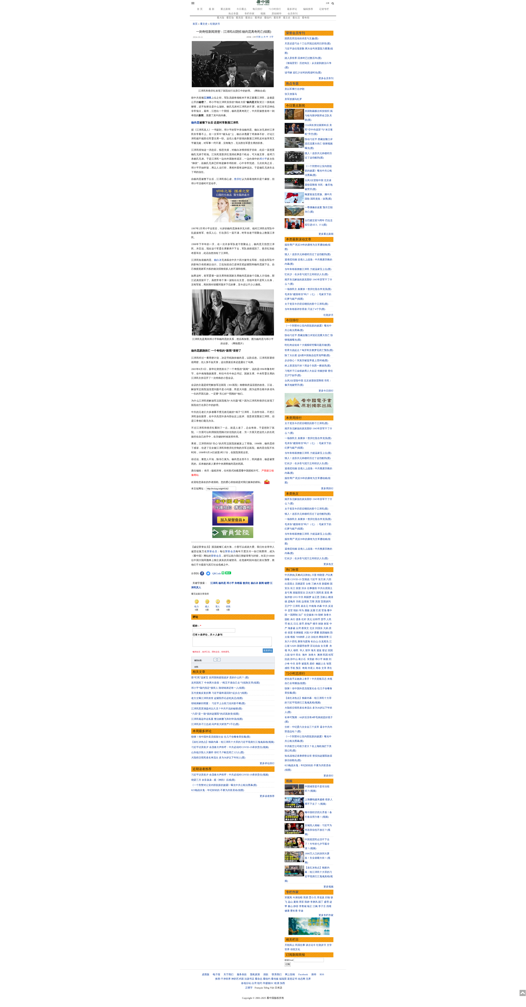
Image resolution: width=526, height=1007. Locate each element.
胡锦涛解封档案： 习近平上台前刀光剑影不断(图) (218, 703)
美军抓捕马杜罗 (293, 99)
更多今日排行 (326, 390)
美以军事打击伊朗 (294, 89)
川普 (314, 575)
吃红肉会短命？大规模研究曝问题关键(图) (308, 345)
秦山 (290, 906)
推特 (313, 974)
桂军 (330, 654)
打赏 (258, 37)
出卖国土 (290, 583)
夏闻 (295, 901)
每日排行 (257, 9)
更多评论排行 (267, 763)
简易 (305, 897)
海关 (313, 650)
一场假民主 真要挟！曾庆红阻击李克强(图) (308, 289)
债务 (298, 619)
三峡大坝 (316, 583)
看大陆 (220, 17)
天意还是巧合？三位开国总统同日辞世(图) (308, 43)
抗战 (287, 659)
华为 (301, 610)
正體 (327, 3)
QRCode (216, 573)
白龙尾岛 (324, 641)
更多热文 (328, 564)
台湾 (298, 628)
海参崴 (291, 628)
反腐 (312, 610)
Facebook (303, 974)
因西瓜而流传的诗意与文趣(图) (301, 38)
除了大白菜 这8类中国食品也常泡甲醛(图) (307, 355)
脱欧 (287, 619)
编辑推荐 (308, 9)
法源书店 (249, 978)
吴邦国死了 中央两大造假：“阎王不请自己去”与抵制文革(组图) (225, 682)
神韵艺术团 (237, 978)
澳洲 (319, 654)
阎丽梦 (307, 597)
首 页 (200, 9)
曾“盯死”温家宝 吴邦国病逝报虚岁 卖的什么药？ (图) (220, 677)
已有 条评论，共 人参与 (207, 634)
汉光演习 (311, 592)
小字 (271, 37)
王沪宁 (288, 606)
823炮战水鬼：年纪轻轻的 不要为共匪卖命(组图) (217, 790)
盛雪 (326, 901)
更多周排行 (327, 488)
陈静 (307, 901)
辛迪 (300, 910)
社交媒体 (309, 614)
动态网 (301, 978)
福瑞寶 (283, 978)
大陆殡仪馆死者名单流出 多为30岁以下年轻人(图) (218, 757)
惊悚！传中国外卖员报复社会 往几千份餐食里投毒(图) (220, 736)
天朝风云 (290, 945)
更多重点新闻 (326, 234)
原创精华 (276, 13)
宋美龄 (311, 659)
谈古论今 (311, 945)
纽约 (259, 983)
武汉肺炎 (305, 575)
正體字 (249, 987)
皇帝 (298, 663)
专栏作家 (249, 13)
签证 (324, 650)
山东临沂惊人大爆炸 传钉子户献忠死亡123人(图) (217, 752)
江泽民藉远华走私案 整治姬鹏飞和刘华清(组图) (217, 719)
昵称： (197, 625)
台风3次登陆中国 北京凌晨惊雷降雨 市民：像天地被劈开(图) (319, 185)
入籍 (287, 654)
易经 (312, 663)
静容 (295, 906)
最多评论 (292, 9)
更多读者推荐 (267, 796)
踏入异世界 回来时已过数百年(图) (303, 58)
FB (316, 614)
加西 (282, 983)
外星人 (311, 668)
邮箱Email (289, 960)
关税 (298, 601)
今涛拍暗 (298, 897)
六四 (328, 579)
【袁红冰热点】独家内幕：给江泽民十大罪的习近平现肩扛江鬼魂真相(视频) (232, 742)
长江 (292, 588)
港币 (301, 623)
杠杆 (303, 619)
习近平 (314, 579)
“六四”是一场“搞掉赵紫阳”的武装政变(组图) (215, 713)
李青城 (302, 906)
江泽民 (207, 97)
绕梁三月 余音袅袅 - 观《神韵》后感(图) (213, 780)
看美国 (239, 17)
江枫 (315, 906)
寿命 (318, 668)
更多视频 (328, 886)
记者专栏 (324, 9)
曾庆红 (238, 179)
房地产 (308, 623)
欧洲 (276, 983)
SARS (293, 646)
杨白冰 (217, 260)
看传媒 (274, 978)
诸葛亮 (305, 663)
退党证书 (292, 978)
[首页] (263, 4)
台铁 (308, 583)
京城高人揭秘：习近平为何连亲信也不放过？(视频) (318, 830)
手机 (292, 668)
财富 (326, 623)
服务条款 (242, 974)
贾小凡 (312, 897)
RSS (322, 974)
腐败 (307, 610)
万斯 (312, 601)
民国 (325, 654)
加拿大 (327, 614)
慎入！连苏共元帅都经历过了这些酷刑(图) (308, 254)
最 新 (211, 9)
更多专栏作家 (326, 915)
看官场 (230, 17)
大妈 (325, 628)
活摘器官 (300, 583)
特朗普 (321, 575)
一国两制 (293, 614)
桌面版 (205, 974)
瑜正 (309, 906)
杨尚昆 (195, 122)
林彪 (325, 659)
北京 (312, 628)
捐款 (265, 974)
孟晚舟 (291, 601)
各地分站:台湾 (249, 983)
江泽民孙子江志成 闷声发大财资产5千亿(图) (215, 724)
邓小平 (263, 158)
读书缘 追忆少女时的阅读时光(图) (303, 72)
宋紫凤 (288, 897)
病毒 (287, 579)
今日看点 (241, 9)
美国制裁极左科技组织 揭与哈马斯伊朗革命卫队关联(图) (319, 115)
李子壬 (322, 906)
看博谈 (258, 17)
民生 (298, 654)
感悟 (287, 668)
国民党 (320, 592)
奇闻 (304, 668)
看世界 (277, 17)
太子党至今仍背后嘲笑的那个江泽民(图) (306, 304)
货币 (323, 619)
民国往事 (300, 945)
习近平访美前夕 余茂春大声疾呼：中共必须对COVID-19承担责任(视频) (230, 747)
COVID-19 (295, 579)
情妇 (295, 610)
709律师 (300, 637)
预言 (298, 668)
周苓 (301, 901)
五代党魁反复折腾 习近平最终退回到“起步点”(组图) (219, 693)
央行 (292, 619)
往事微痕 (312, 588)
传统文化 (295, 949)
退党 (326, 592)
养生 (329, 668)
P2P (311, 632)
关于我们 (228, 974)
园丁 (320, 901)
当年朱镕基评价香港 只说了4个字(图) (305, 309)
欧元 (290, 623)
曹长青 (294, 910)
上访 (307, 637)
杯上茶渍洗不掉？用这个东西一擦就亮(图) (308, 365)
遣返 (319, 650)
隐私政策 (255, 974)
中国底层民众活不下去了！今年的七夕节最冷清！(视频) (317, 844)
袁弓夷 (288, 592)
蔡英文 (305, 628)
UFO (295, 597)
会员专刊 (293, 13)
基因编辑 (325, 632)
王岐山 (324, 597)
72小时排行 (275, 9)
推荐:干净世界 (223, 978)
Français (259, 987)
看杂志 (258, 978)
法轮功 (314, 637)
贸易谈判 (326, 601)
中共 (300, 597)
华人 (290, 650)
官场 (323, 610)
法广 (300, 614)
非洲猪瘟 (298, 632)
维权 (292, 637)
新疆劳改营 (303, 646)
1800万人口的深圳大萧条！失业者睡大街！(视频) (317, 858)
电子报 (216, 974)
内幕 (319, 606)
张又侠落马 (291, 94)
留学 (307, 650)
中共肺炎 (290, 575)
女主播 (325, 646)
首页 (195, 23)
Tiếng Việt (269, 987)
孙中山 (294, 659)
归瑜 (327, 897)
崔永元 (304, 606)
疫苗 (298, 588)
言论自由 (315, 646)
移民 (295, 650)
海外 (305, 654)
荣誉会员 (212, 551)
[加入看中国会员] (232, 524)
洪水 (303, 588)
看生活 (296, 17)
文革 (323, 668)
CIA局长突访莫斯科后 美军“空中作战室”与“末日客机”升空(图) (319, 129)
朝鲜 (320, 614)
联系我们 (277, 974)
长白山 (314, 641)
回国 (330, 650)
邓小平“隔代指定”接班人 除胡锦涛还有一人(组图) (218, 688)
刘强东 (319, 628)
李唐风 (314, 901)
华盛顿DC (268, 983)
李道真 (320, 897)
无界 (308, 978)
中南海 (312, 606)
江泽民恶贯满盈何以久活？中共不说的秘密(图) (216, 708)
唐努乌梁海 (304, 641)
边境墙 (305, 601)
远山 (290, 901)
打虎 (318, 610)
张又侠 (322, 579)
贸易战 (305, 579)
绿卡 (292, 654)
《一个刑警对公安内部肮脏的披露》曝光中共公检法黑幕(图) (224, 785)
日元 (295, 623)
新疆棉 (325, 583)
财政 (320, 623)
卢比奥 (329, 575)
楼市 (315, 623)
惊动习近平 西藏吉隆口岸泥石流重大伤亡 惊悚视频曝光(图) (319, 143)
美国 (317, 601)
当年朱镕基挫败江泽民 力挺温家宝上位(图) (308, 269)
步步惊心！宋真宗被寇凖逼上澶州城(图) (306, 360)
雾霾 (316, 632)
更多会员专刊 (326, 78)
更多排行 (328, 775)
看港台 (249, 17)
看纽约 (267, 17)
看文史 (286, 17)
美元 (309, 619)
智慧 (328, 663)
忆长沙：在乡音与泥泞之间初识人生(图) (306, 274)
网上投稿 (290, 974)
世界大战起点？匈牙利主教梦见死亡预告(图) (309, 350)
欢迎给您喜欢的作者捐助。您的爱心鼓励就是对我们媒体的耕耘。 (227, 482)
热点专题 (233, 13)
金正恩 (315, 597)
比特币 (316, 619)
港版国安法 (299, 592)
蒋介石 (302, 659)
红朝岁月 (215, 23)
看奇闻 (305, 17)
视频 (263, 13)
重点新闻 (225, 9)
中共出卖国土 (325, 588)
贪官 (290, 610)
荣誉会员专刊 (295, 33)
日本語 (278, 987)
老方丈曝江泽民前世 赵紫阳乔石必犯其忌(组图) (217, 698)
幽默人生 (321, 663)
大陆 (306, 632)
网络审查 (324, 637)
